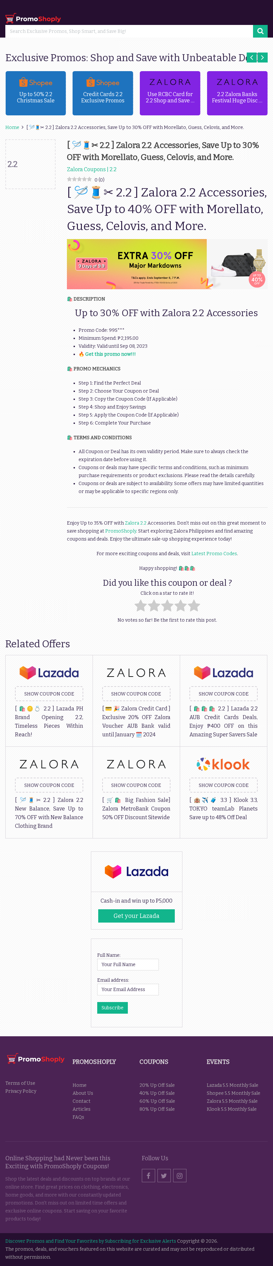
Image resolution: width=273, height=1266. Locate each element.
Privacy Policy (20, 1091)
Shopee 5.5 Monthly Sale (233, 1093)
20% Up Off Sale (157, 1085)
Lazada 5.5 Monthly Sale (232, 1085)
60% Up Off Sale (157, 1101)
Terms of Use (20, 1083)
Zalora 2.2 (135, 523)
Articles (82, 1109)
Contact (82, 1101)
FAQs (78, 1117)
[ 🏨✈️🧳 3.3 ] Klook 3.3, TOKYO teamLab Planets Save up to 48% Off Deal (223, 809)
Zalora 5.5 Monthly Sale (232, 1101)
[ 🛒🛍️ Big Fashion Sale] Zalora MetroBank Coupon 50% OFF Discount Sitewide (136, 809)
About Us (83, 1093)
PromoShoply (120, 531)
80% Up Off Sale (157, 1109)
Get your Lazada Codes (136, 917)
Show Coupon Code (49, 694)
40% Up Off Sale (157, 1093)
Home (80, 1085)
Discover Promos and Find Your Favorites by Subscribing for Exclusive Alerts (90, 1241)
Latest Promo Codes (214, 554)
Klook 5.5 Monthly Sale (232, 1109)
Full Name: (109, 955)
